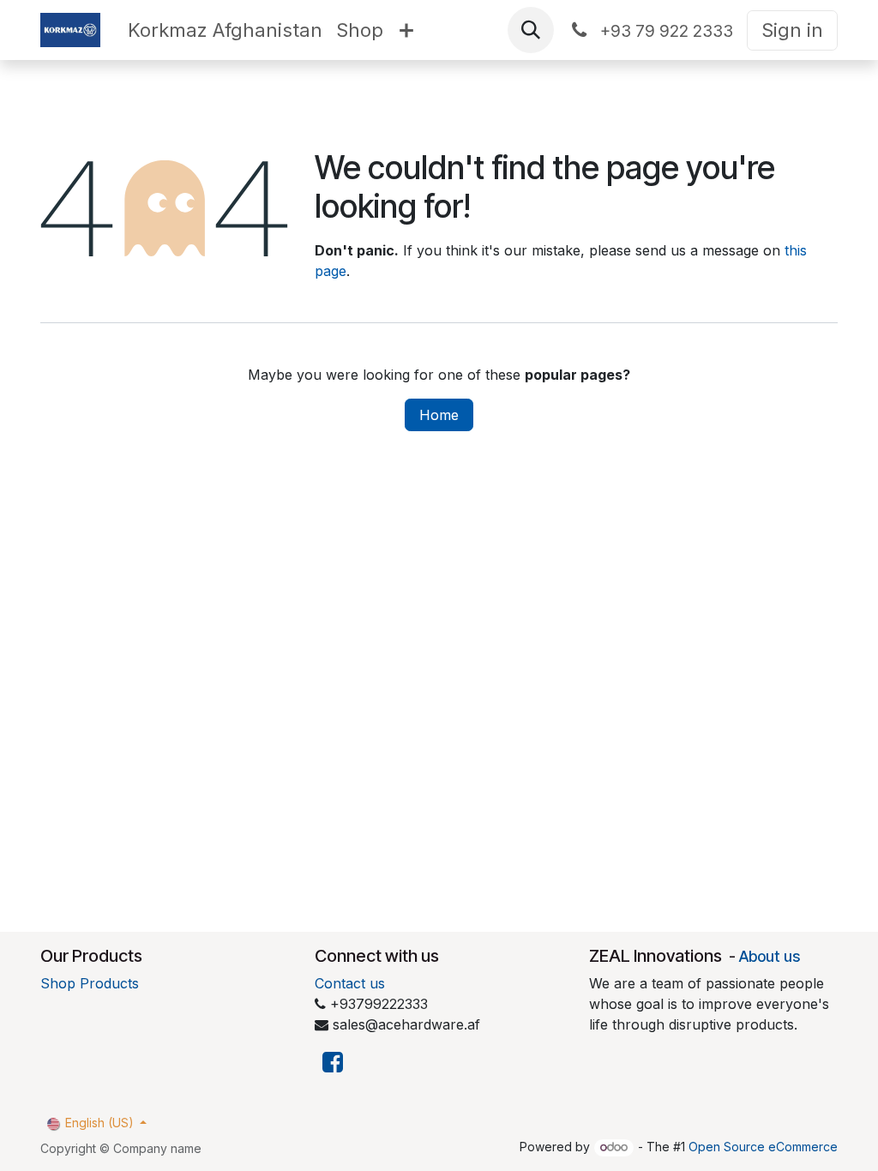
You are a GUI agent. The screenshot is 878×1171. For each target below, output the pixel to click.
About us (769, 956)
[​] (333, 1062)
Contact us (350, 983)
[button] (531, 30)
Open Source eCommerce (763, 1146)
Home (439, 414)
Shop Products (89, 983)
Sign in (792, 30)
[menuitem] (225, 30)
